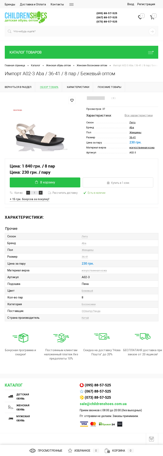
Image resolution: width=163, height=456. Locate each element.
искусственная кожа (141, 147)
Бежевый (87, 290)
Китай (85, 317)
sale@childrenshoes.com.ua (103, 404)
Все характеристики (139, 115)
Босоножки (89, 304)
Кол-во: (19, 193)
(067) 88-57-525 (98, 391)
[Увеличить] (41, 130)
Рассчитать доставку (65, 193)
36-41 (132, 137)
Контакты (57, 4)
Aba (131, 127)
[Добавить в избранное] (72, 100)
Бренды (10, 4)
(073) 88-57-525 (98, 397)
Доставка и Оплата (33, 4)
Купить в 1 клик (120, 183)
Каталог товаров (26, 52)
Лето (132, 122)
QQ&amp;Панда (91, 311)
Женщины (135, 132)
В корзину (47, 182)
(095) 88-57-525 (98, 385)
